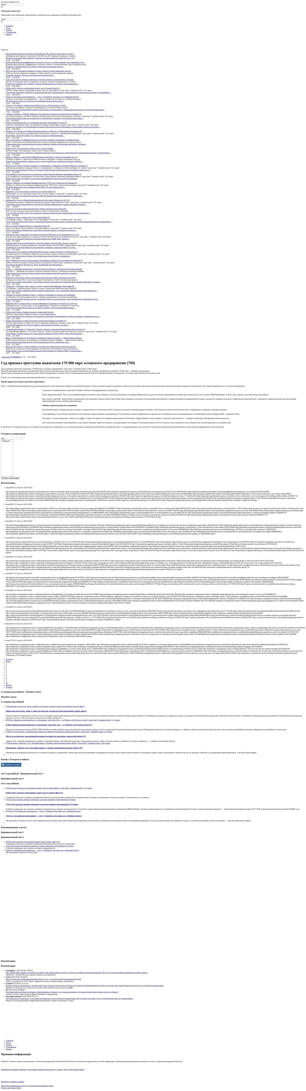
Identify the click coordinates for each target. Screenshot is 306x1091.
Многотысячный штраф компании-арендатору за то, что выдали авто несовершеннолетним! (43, 979)
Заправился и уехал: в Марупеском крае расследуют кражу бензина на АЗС (38, 200)
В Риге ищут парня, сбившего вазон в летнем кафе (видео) (30, 312)
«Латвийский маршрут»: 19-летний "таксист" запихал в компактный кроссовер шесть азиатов (45, 329)
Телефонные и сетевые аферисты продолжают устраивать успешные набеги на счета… (41, 247)
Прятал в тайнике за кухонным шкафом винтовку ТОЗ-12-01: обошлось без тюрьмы (41, 183)
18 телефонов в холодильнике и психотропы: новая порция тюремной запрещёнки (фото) (44, 174)
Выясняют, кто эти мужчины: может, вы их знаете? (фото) (31, 192)
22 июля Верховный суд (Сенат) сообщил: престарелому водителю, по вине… (38, 325)
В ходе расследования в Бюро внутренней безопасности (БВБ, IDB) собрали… (38, 239)
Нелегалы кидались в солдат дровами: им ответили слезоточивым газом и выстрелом (41, 347)
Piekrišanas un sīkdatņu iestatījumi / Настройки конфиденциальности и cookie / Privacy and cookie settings (43, 1070)
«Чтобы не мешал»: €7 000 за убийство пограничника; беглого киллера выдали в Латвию (43, 114)
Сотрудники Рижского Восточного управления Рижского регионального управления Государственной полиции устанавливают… (59, 222)
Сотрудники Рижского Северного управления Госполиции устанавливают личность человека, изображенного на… (53, 316)
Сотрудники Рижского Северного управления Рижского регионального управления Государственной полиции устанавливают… (59, 92)
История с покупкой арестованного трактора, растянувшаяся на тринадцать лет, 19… (40, 58)
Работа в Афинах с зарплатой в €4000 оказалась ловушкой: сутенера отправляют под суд (42, 157)
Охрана (9, 30)
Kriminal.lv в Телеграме (12, 765)
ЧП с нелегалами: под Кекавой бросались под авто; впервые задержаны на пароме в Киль (42, 140)
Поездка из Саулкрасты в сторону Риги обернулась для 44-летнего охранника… (38, 256)
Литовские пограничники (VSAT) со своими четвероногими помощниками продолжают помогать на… (48, 170)
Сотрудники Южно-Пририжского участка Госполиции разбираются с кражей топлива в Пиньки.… (46, 204)
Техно (8, 28)
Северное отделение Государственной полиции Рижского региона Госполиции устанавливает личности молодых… (53, 127)
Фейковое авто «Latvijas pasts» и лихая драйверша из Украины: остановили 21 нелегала (41, 303)
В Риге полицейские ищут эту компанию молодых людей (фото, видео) (36, 123)
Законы (9, 34)
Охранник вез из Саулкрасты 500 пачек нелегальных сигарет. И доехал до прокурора (42, 252)
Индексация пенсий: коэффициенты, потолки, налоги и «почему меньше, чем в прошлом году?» (45, 62)
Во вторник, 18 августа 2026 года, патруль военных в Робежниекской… (35, 136)
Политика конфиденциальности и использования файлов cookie (27, 1086)
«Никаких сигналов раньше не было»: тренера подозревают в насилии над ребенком (40, 295)
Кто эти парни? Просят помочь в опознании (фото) (28, 226)
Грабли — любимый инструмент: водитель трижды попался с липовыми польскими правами (44, 269)
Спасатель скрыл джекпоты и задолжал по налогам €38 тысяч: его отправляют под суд (42, 235)
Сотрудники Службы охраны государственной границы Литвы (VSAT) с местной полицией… (44, 334)
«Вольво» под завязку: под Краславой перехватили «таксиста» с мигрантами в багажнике (44, 131)
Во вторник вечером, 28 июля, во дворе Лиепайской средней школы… (34, 265)
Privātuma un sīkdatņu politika (12, 1082)
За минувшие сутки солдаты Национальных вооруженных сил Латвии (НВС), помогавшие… (44, 351)
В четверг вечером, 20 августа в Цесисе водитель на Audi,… (30, 75)
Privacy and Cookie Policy (11, 1088)
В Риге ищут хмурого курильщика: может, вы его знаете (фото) (33, 88)
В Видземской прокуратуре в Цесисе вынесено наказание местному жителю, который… (42, 273)
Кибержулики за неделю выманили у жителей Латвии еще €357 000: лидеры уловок (41, 243)
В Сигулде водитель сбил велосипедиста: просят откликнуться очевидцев (36, 209)
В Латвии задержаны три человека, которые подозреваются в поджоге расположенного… (42, 84)
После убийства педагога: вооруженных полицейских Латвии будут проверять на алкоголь (44, 260)
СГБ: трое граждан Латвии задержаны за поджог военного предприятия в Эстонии (40, 80)
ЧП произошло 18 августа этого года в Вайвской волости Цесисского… (35, 101)
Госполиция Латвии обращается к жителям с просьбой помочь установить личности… (41, 230)
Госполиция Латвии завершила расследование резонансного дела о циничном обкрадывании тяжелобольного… (52, 291)
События (9, 26)
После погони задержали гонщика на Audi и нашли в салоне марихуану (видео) (38, 71)
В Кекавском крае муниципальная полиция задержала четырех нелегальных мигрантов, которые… (46, 144)
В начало (9, 659)
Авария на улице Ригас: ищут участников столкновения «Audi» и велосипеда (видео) (41, 278)
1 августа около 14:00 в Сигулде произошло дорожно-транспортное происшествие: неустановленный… (48, 213)
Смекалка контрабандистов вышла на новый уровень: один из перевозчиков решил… (41, 308)
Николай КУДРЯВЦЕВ (11, 357)
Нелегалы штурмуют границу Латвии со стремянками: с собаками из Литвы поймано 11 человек (47, 166)
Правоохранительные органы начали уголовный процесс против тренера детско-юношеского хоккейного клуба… (52, 299)
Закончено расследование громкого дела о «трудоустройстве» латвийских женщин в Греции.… (45, 161)
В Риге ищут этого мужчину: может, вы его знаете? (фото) (29, 148)
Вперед (9, 685)
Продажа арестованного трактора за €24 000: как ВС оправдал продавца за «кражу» (40, 54)
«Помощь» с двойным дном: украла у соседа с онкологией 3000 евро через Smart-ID (40, 286)
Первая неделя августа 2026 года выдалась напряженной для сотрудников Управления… (42, 179)
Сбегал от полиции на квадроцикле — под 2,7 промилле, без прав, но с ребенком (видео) (42, 97)
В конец (9, 687)
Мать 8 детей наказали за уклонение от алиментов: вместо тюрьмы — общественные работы (44, 338)
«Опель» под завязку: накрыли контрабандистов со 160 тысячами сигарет (36, 105)
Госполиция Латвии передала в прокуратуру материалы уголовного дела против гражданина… (45, 118)
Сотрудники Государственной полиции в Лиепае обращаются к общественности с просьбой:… (45, 196)
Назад (8, 661)
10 (7, 683)
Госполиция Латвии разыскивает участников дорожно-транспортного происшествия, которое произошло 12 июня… (53, 282)
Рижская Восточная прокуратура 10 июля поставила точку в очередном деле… (38, 342)
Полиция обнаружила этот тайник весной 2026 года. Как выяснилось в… (36, 187)
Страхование (11, 32)
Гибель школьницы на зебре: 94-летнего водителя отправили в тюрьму (36, 321)
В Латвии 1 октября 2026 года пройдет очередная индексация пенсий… (35, 67)
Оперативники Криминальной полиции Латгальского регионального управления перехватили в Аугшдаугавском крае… (55, 110)
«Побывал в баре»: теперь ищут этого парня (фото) (28, 217)
